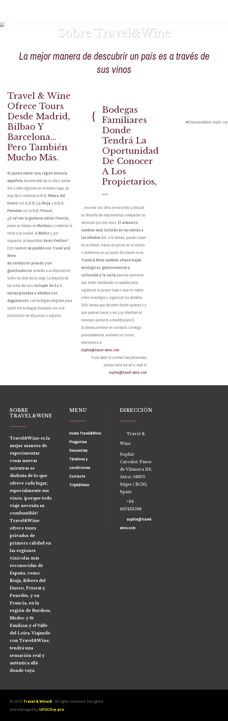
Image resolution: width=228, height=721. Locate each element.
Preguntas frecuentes (78, 446)
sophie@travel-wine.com (100, 349)
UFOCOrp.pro (51, 709)
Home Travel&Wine (85, 433)
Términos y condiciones (79, 463)
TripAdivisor (79, 484)
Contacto (77, 476)
